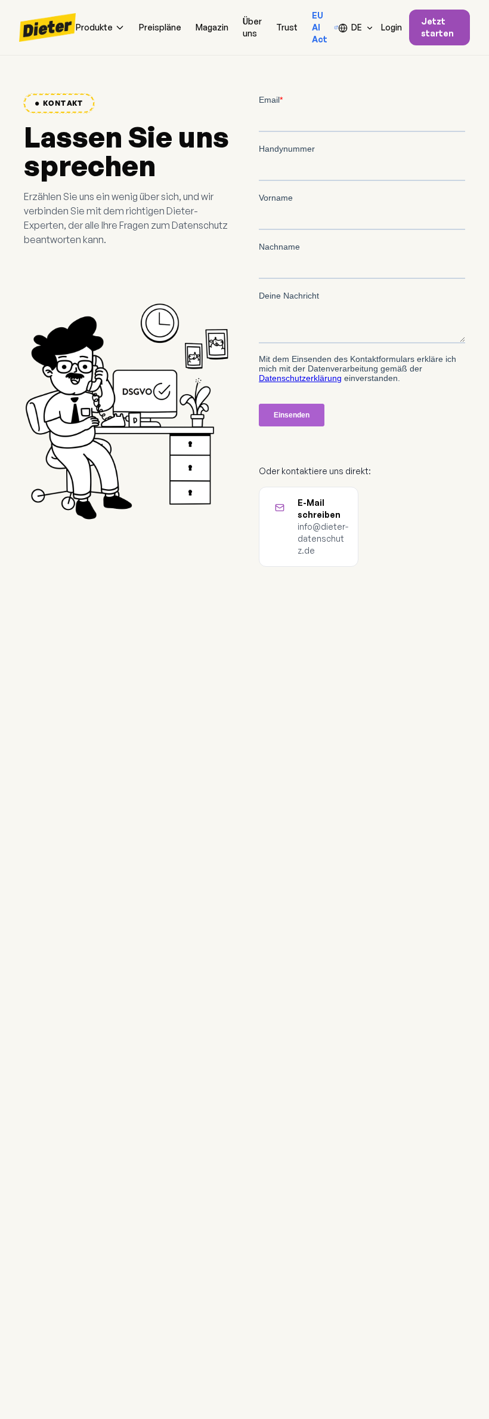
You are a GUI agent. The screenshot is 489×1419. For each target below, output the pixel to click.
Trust (287, 27)
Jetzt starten (437, 27)
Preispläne (160, 27)
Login (391, 27)
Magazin (212, 27)
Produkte (94, 27)
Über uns (252, 27)
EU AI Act (319, 27)
